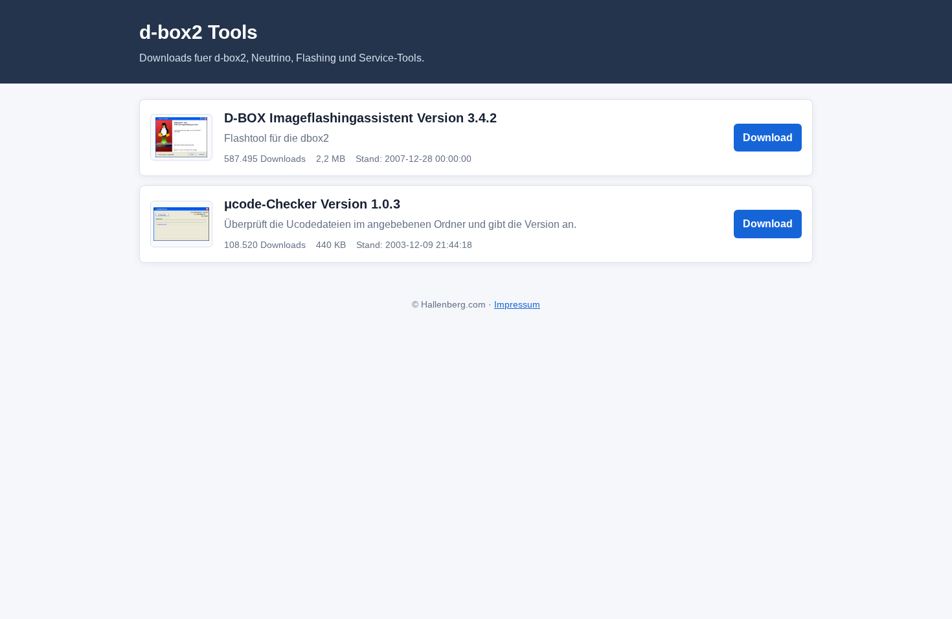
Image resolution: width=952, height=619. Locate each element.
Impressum (517, 304)
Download (768, 137)
